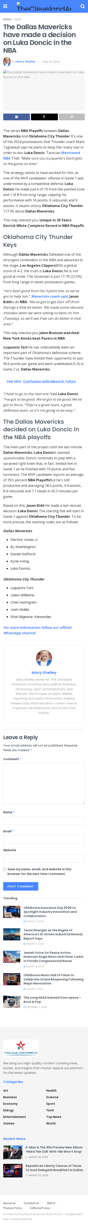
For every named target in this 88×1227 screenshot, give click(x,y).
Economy (10, 1104)
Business (10, 1097)
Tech (50, 1110)
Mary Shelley (25, 62)
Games (9, 1123)
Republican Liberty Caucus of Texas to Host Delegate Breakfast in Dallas (54, 1168)
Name (9, 812)
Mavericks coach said (50, 296)
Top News (53, 1117)
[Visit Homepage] (44, 6)
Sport (17, 19)
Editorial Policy (40, 1208)
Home (7, 19)
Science (52, 1097)
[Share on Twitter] (44, 117)
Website (9, 850)
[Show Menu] (5, 6)
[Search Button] (83, 6)
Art (5, 1090)
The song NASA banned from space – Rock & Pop (52, 999)
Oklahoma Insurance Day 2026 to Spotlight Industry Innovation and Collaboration (50, 912)
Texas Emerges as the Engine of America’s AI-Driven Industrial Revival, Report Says (53, 934)
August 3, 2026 (34, 921)
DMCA (51, 1203)
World (51, 1123)
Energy (8, 1110)
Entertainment (14, 1117)
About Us (9, 1203)
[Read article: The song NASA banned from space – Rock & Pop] (11, 1002)
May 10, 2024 (51, 62)
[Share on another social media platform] (72, 117)
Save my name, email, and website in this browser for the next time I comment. (39, 871)
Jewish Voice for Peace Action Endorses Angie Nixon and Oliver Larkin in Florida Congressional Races (53, 957)
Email (8, 831)
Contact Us (31, 1203)
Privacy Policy (12, 1208)
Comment (12, 759)
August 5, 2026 (34, 943)
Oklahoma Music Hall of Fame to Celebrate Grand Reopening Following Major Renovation (53, 979)
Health (51, 1090)
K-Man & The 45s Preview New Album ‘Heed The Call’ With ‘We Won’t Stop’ (54, 1149)
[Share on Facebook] (16, 117)
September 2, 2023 (36, 1007)
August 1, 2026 (34, 989)
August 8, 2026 (34, 966)
